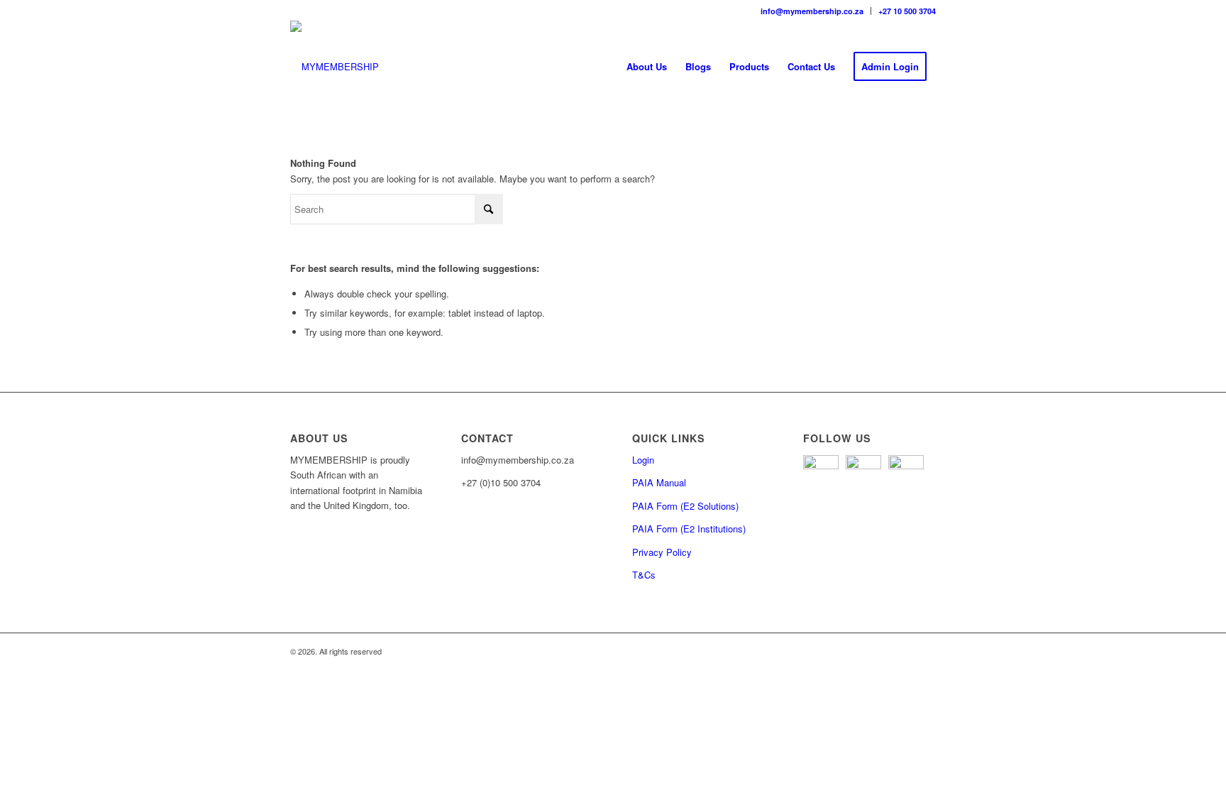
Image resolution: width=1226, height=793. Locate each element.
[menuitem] (812, 11)
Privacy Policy (662, 552)
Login (643, 459)
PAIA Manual (659, 482)
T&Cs (644, 574)
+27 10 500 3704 (907, 11)
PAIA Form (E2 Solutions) (685, 506)
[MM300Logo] (334, 67)
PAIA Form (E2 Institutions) (689, 528)
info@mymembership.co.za (812, 11)
